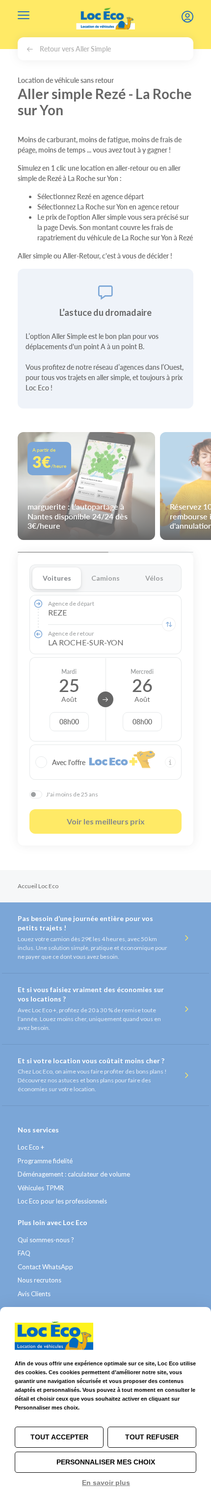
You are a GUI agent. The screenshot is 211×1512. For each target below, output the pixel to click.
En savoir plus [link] (106, 1482)
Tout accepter (59, 1437)
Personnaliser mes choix (105, 1462)
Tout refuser (152, 1437)
